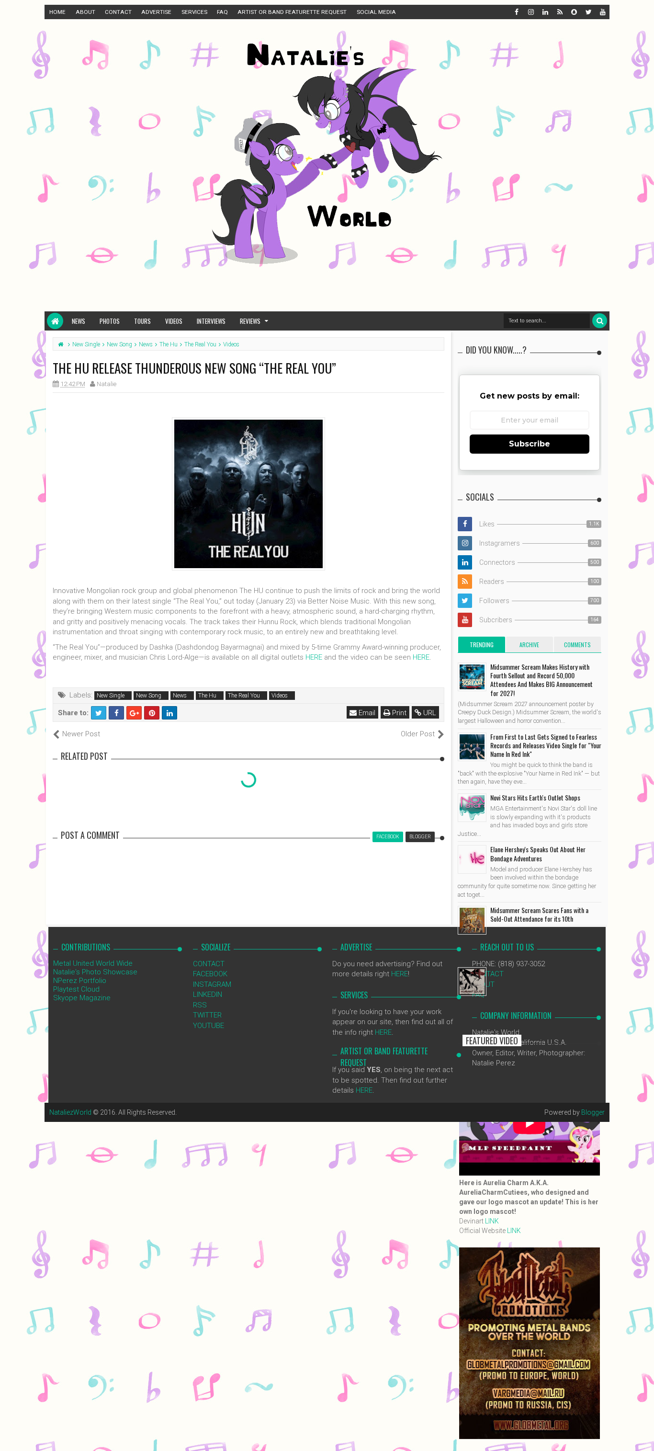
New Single (110, 695)
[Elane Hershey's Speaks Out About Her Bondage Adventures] (472, 859)
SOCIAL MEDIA (376, 12)
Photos (110, 321)
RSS (200, 1005)
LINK (492, 1221)
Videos (173, 321)
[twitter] (588, 12)
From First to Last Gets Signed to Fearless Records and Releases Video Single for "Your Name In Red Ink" (545, 745)
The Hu (207, 695)
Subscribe (529, 443)
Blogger (593, 1112)
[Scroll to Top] (642, 1434)
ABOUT (85, 12)
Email (366, 712)
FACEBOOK (210, 974)
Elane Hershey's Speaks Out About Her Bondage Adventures (538, 853)
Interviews (211, 321)
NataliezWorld (70, 1112)
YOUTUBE (208, 1025)
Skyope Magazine (82, 998)
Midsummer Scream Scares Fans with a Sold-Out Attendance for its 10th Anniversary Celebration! (539, 918)
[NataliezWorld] (55, 321)
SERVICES (194, 12)
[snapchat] (573, 12)
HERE (313, 657)
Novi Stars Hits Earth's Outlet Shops (535, 797)
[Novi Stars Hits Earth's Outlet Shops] (472, 807)
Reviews (250, 321)
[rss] (559, 12)
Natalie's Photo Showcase (95, 972)
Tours (142, 321)
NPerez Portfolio (79, 980)
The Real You (244, 695)
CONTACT (118, 12)
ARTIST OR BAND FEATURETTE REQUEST (292, 12)
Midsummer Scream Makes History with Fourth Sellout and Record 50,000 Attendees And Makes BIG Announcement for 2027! (541, 680)
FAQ (222, 12)
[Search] (599, 320)
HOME (57, 12)
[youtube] (602, 12)
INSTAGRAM (212, 984)
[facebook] (516, 12)
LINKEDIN (207, 994)
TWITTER (207, 1015)
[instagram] (530, 12)
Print (398, 712)
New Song (148, 695)
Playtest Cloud (76, 989)
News (78, 321)
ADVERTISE (156, 12)
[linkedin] (545, 12)
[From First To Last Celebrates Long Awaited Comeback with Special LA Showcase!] (472, 981)
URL (428, 712)
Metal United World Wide (93, 963)
